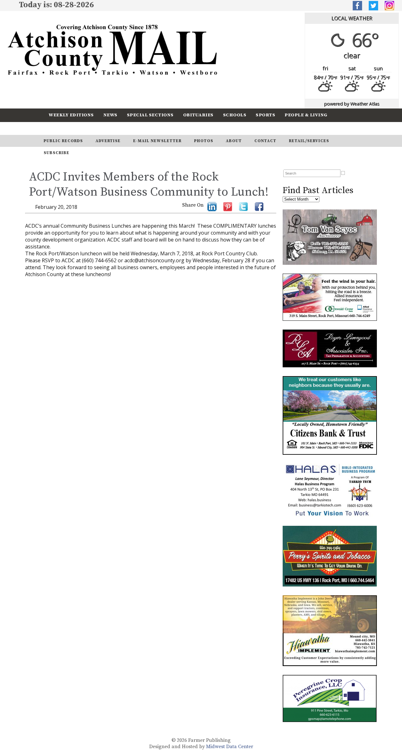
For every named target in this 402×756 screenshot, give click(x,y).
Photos (203, 140)
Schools (235, 115)
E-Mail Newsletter (157, 140)
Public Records (63, 140)
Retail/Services (309, 140)
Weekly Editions (71, 115)
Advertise (108, 140)
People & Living (306, 115)
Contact (265, 140)
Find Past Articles (318, 190)
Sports (265, 115)
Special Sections (150, 115)
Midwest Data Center (229, 746)
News (110, 115)
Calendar (62, 128)
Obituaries (198, 115)
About (234, 140)
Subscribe (98, 128)
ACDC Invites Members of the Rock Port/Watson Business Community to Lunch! (149, 185)
